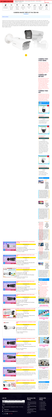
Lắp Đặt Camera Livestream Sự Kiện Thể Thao (47, 266)
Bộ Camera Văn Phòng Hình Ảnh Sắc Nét (31, 409)
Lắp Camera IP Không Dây (43, 290)
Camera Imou (42, 406)
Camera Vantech (43, 409)
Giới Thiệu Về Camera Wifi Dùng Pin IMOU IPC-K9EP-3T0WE (44, 346)
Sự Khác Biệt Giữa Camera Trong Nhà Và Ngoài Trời (47, 246)
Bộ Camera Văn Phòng (32, 402)
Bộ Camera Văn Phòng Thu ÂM (31, 404)
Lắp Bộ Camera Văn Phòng (30, 1)
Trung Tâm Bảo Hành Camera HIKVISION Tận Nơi (44, 305)
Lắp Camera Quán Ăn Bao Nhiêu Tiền (47, 225)
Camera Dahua (42, 402)
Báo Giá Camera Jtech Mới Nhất (47, 205)
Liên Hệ (20, 2)
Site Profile (10, 413)
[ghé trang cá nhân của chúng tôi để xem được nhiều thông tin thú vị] (5, 414)
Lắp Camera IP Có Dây (42, 294)
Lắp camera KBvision (43, 283)
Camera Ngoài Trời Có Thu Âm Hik (26, 12)
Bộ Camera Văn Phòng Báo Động (31, 412)
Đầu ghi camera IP (42, 296)
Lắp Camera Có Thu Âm (42, 289)
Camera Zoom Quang (42, 291)
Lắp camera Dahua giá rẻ (44, 286)
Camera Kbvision (43, 403)
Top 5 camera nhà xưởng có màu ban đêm (43, 67)
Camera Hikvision (43, 405)
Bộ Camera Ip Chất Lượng (45, 95)
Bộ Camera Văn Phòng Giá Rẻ (31, 407)
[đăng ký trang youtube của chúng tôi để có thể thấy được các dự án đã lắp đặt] (7, 414)
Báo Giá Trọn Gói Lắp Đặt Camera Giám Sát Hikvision (47, 185)
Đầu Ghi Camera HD (42, 295)
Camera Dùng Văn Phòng (19, 1)
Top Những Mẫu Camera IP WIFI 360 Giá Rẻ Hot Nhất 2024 (44, 318)
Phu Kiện (16, 2)
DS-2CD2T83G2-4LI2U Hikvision (23, 268)
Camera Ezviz (42, 408)
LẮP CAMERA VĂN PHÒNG (7, 1)
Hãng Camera (38, 1)
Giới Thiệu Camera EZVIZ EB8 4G (43, 368)
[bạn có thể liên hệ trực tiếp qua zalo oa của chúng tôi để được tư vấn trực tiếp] (3, 414)
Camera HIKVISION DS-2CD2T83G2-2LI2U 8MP (25, 308)
